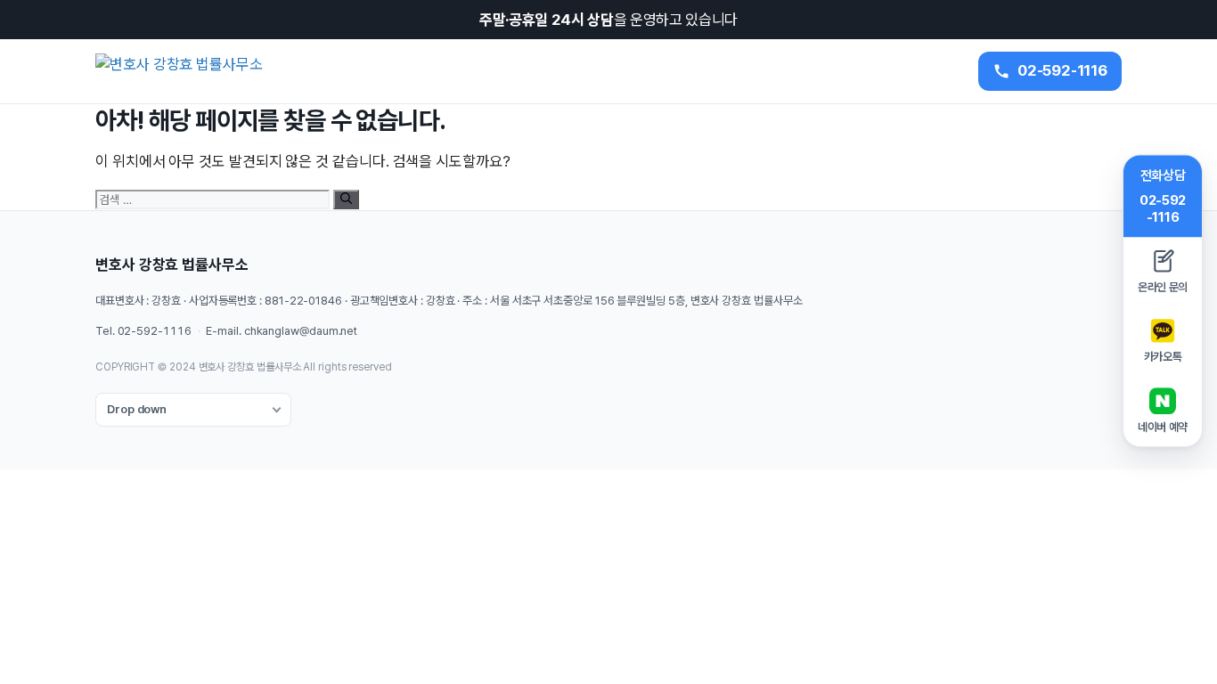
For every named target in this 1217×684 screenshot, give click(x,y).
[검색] (346, 199)
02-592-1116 (155, 331)
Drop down (137, 409)
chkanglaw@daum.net (300, 331)
